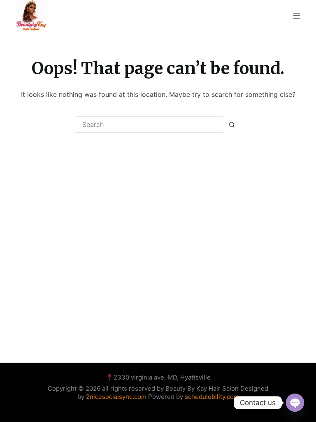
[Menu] (296, 15)
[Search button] (231, 124)
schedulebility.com (212, 397)
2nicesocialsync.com (117, 397)
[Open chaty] (295, 403)
